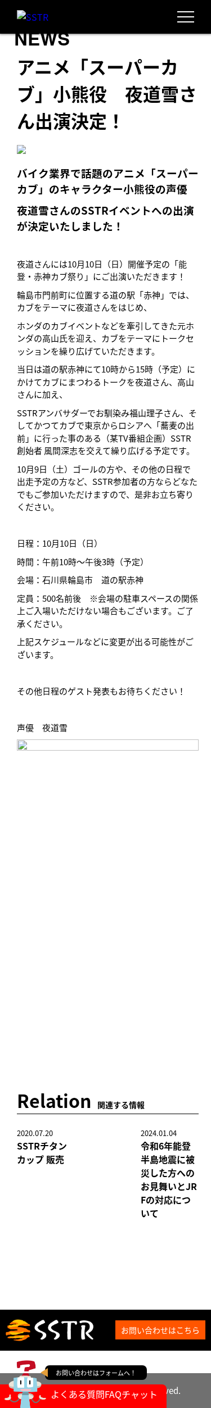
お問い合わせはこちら (160, 1330)
